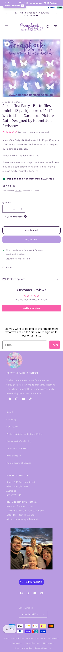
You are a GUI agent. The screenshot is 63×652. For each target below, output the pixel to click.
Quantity (6, 202)
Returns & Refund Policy (19, 441)
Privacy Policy (13, 455)
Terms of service (32, 643)
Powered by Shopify (36, 638)
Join (54, 344)
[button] (6, 26)
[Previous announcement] (6, 14)
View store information (18, 258)
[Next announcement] (57, 14)
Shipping (18, 190)
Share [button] (9, 267)
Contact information (23, 648)
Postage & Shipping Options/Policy (24, 434)
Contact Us (12, 426)
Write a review (31, 308)
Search (10, 412)
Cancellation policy (43, 648)
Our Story (11, 419)
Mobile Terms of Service (18, 462)
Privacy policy (16, 643)
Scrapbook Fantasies (19, 638)
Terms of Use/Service (17, 448)
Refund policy (53, 638)
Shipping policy (49, 643)
